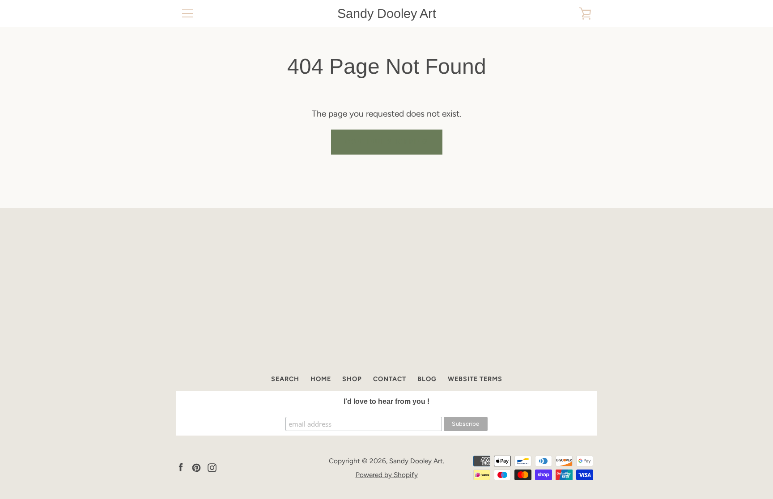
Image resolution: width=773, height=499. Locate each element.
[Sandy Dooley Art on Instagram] (212, 467)
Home (320, 379)
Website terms (475, 379)
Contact (389, 379)
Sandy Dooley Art (386, 13)
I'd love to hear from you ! (386, 401)
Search (285, 379)
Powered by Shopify (387, 474)
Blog (427, 379)
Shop (352, 379)
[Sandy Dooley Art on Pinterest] (196, 467)
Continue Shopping (386, 142)
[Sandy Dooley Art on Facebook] (180, 467)
